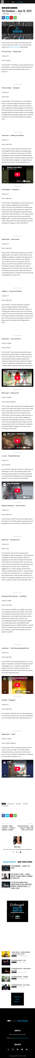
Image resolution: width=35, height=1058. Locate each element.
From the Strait (10, 803)
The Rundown (14, 7)
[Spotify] (17, 1049)
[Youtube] (26, 1049)
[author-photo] (17, 844)
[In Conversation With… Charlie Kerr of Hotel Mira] (6, 971)
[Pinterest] (11, 17)
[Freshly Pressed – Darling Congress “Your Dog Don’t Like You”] (6, 954)
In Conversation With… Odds (19, 960)
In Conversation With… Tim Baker (20, 977)
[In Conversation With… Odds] (6, 962)
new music (25, 803)
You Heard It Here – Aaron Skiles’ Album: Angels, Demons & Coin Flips (22, 876)
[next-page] (5, 893)
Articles (8, 5)
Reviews (8, 7)
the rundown (5, 805)
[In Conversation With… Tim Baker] (6, 979)
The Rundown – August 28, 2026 (20, 867)
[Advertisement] (17, 789)
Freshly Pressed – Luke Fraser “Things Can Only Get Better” (25, 828)
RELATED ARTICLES (9, 862)
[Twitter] (7, 17)
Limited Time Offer (14, 47)
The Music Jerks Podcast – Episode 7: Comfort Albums (9, 828)
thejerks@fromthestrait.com (21, 1038)
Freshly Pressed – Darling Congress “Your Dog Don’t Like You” (21, 953)
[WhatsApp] (15, 17)
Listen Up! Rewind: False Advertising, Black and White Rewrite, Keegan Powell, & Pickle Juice (21, 885)
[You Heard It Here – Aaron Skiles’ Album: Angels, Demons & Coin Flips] (6, 876)
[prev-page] (3, 893)
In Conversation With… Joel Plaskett (21, 985)
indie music (18, 803)
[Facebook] (3, 17)
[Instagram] (17, 852)
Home (3, 5)
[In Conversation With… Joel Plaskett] (6, 987)
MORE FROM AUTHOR (25, 862)
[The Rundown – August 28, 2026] (6, 868)
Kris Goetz (6, 13)
